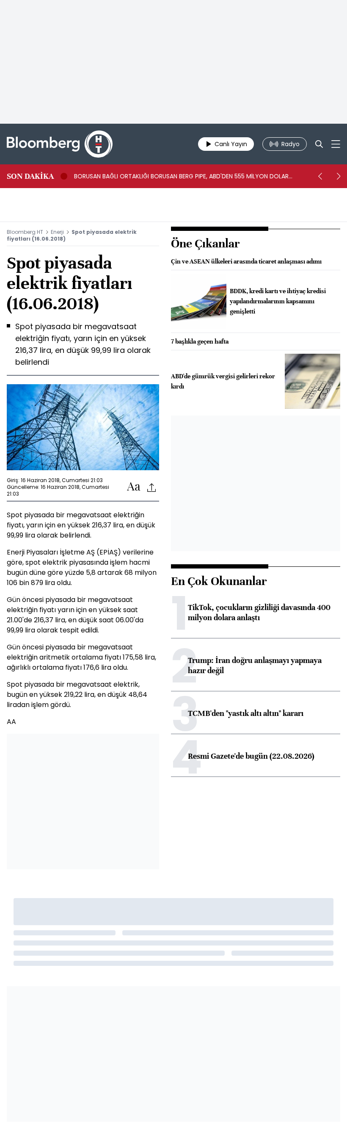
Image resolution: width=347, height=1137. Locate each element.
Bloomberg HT (25, 232)
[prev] (320, 176)
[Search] (319, 144)
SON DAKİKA (30, 176)
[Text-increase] (133, 487)
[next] (338, 176)
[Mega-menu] (335, 144)
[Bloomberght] (60, 144)
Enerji (57, 232)
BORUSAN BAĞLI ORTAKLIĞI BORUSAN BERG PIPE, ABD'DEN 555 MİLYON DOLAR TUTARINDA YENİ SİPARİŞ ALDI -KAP (181, 176)
